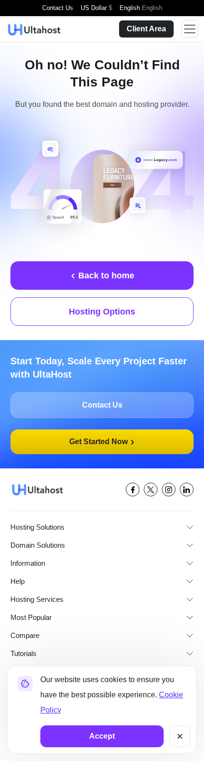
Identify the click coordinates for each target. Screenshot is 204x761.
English (140, 7)
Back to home (105, 275)
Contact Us (58, 7)
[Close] (179, 736)
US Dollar (96, 7)
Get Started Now (99, 442)
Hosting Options (102, 311)
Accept (102, 736)
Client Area (145, 29)
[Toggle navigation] (189, 29)
